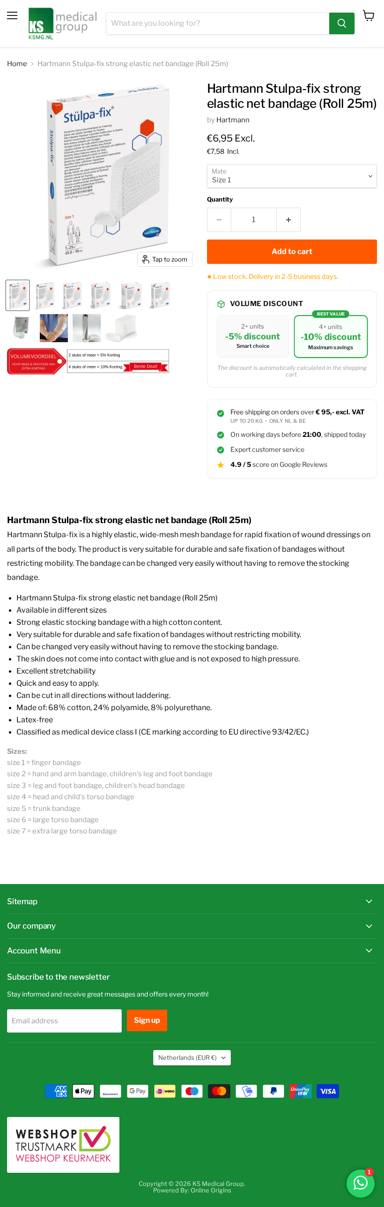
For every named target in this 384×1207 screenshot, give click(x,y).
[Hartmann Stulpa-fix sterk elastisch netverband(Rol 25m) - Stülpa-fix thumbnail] (121, 328)
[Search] (341, 23)
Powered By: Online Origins (192, 1190)
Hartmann (233, 120)
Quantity (220, 199)
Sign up (147, 1020)
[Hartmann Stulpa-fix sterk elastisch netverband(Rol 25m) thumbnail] (21, 328)
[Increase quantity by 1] (289, 220)
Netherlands (187, 1057)
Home (17, 64)
